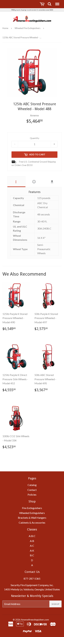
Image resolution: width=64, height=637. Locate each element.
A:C (32, 545)
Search (49, 2)
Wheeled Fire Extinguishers (27, 28)
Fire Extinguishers (32, 508)
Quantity (34, 137)
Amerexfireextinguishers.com (35, 619)
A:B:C (32, 535)
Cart (42, 4)
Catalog (32, 484)
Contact (32, 489)
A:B (32, 540)
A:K (32, 550)
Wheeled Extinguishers (32, 512)
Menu (57, 2)
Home (5, 28)
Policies (32, 494)
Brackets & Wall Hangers (32, 517)
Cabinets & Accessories (32, 522)
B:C (32, 555)
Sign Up (55, 604)
